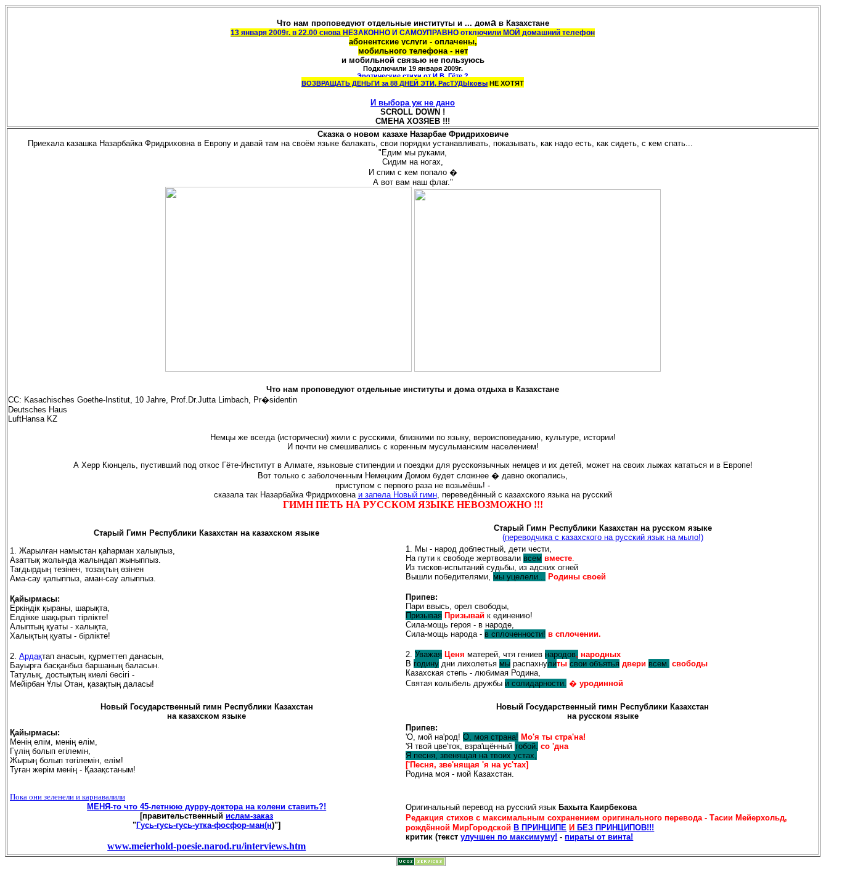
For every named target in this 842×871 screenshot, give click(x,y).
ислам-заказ (249, 815)
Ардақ (30, 656)
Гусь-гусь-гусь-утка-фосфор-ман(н (204, 825)
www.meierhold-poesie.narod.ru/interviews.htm (206, 846)
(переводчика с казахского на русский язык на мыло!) (602, 537)
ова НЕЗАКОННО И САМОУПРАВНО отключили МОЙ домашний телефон (461, 32)
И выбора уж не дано (412, 102)
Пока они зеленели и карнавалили (67, 796)
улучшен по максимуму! (508, 836)
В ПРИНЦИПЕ (539, 827)
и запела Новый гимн (397, 494)
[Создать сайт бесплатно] (421, 862)
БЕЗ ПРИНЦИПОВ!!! (611, 827)
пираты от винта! (599, 836)
